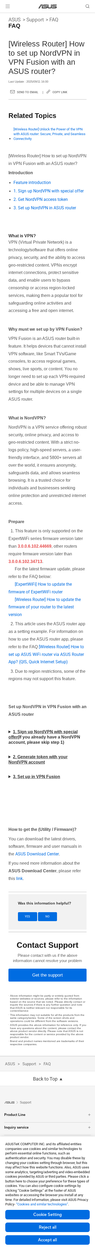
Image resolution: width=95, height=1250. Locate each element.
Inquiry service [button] (16, 1127)
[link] (47, 6)
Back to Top (45, 1079)
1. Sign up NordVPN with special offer (48, 190)
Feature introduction (32, 182)
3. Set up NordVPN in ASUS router (44, 207)
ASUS (14, 20)
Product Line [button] (14, 1114)
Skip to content (3, 16)
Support (35, 20)
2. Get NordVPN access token (40, 199)
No (47, 916)
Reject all (47, 1227)
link (19, 878)
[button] (7, 6)
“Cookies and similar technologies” (42, 1204)
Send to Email (27, 92)
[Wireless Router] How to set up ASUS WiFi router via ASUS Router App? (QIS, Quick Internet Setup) (46, 654)
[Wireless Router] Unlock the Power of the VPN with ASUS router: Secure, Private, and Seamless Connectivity (49, 134)
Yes (27, 916)
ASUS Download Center (37, 853)
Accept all (47, 1240)
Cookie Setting (47, 1214)
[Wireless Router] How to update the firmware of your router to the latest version (44, 607)
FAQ (53, 20)
